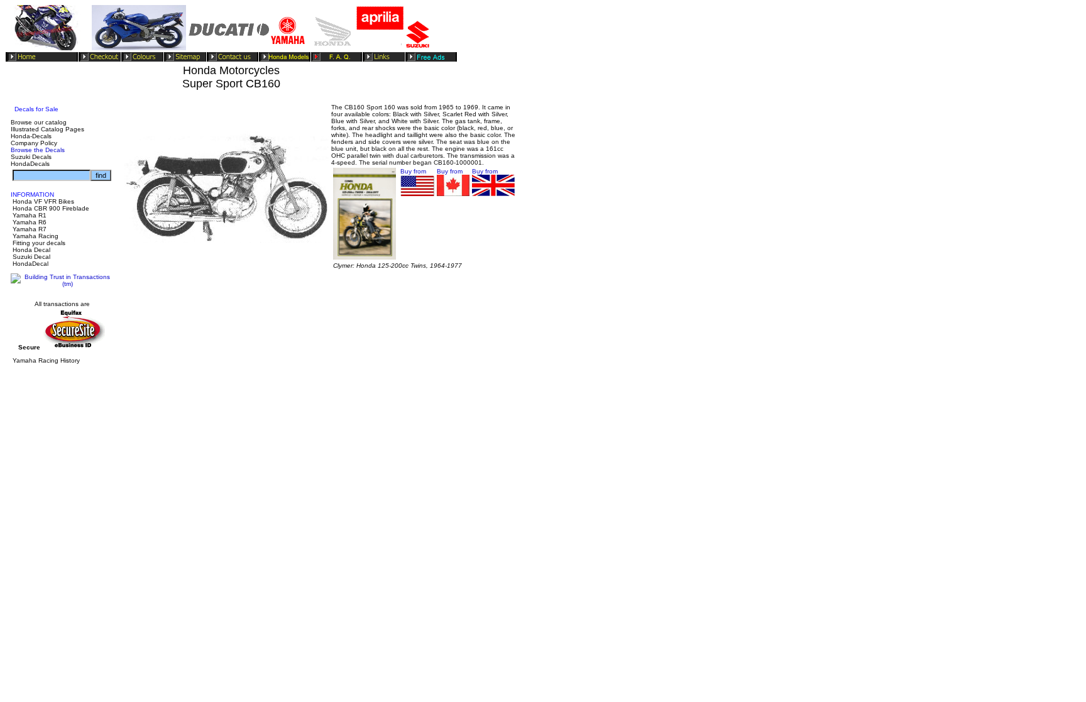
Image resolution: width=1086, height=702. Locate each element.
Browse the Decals (38, 149)
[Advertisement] (466, 390)
